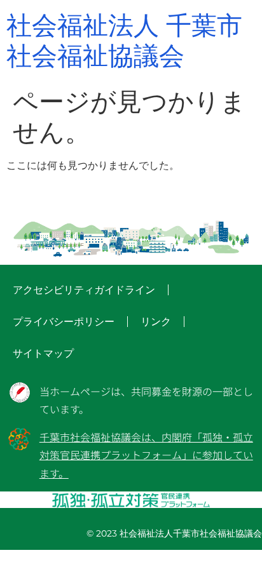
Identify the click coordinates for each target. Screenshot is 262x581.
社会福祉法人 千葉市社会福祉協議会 (124, 40)
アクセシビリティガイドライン (84, 290)
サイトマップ (43, 353)
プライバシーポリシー (63, 322)
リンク (156, 322)
